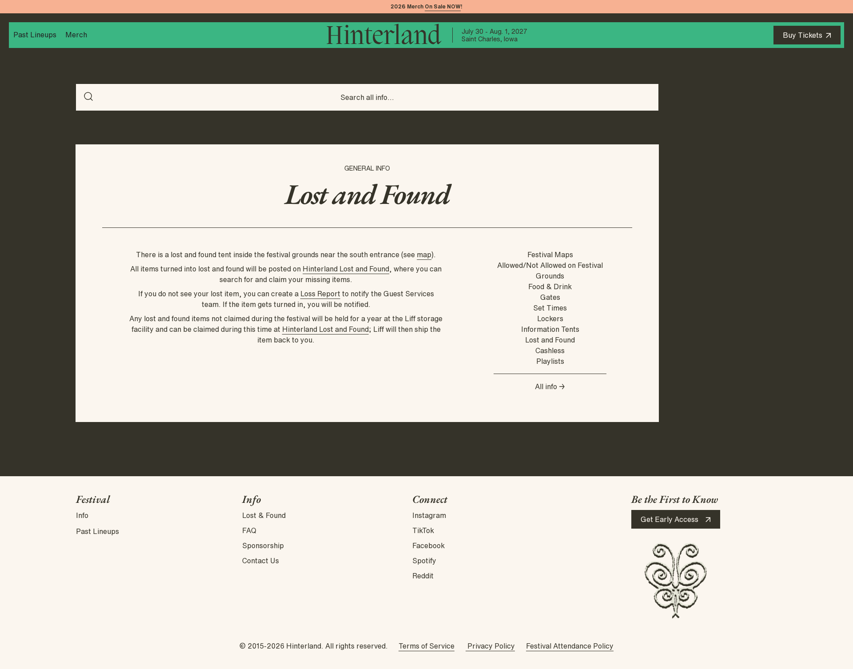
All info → (550, 386)
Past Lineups (34, 34)
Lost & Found (264, 515)
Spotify (424, 560)
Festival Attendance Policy (570, 645)
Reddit (423, 575)
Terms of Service (426, 645)
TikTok (423, 530)
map (424, 254)
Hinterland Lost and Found (346, 268)
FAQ (249, 530)
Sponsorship (263, 545)
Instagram (429, 515)
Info (82, 515)
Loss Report (320, 293)
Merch (76, 34)
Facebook (428, 545)
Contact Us (260, 560)
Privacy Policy (490, 645)
